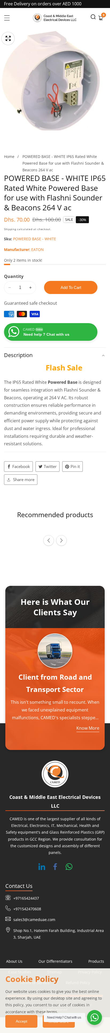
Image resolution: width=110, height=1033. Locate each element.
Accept (21, 1021)
